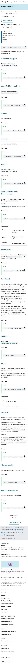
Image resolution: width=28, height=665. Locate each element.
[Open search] (20, 2)
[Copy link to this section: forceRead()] (11, 279)
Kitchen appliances (6, 606)
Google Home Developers (7, 11)
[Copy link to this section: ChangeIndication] (15, 465)
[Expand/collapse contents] (10, 32)
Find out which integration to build (10, 569)
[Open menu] (2, 2)
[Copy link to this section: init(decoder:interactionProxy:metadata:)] (14, 194)
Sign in (24, 1)
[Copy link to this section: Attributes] (9, 336)
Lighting (3, 592)
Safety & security (5, 598)
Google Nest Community (7, 651)
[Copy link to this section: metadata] (9, 139)
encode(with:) (6, 250)
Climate (3, 595)
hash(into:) (4, 412)
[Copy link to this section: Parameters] (9, 226)
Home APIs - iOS (8, 7)
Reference (15, 13)
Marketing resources (6, 621)
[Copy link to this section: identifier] (9, 113)
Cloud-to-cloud (5, 554)
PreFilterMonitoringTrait (9, 343)
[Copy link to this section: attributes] (9, 164)
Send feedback (7, 20)
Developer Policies (6, 634)
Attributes (4, 336)
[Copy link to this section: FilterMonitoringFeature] (19, 491)
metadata (4, 139)
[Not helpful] (13, 17)
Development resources (7, 624)
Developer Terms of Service (8, 631)
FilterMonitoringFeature (9, 491)
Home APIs (17, 11)
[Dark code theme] (25, 46)
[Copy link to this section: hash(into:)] (10, 413)
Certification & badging (7, 618)
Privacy (7, 657)
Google (16, 183)
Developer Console (6, 641)
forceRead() (5, 279)
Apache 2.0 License (5, 532)
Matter (3, 545)
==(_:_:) (3, 364)
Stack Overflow (5, 648)
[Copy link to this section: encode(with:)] (12, 250)
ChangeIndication (7, 465)
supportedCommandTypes (10, 86)
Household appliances (7, 603)
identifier (4, 113)
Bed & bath (4, 609)
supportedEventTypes (9, 59)
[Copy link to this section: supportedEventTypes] (18, 59)
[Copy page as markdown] (8, 27)
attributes (4, 164)
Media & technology (6, 601)
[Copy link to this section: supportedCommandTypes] (21, 86)
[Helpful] (11, 17)
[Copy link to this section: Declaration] (9, 70)
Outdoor (3, 612)
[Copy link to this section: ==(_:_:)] (7, 364)
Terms (2, 657)
